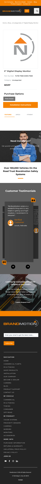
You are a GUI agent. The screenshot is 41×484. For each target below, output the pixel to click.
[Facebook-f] (9, 461)
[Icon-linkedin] (17, 461)
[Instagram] (13, 461)
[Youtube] (5, 461)
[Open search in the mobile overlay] (36, 11)
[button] (13, 267)
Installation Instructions (20, 105)
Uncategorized (16, 23)
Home (5, 23)
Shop (9, 23)
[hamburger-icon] (26, 11)
